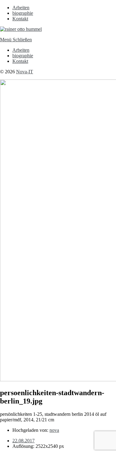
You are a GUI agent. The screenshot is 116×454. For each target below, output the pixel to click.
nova (54, 430)
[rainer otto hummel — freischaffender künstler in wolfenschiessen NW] (21, 29)
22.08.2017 (23, 440)
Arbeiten (20, 7)
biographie (22, 13)
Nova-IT (24, 71)
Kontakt (20, 18)
